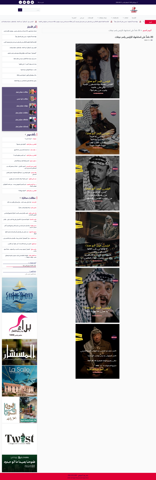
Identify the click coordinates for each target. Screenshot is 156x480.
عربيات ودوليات (103, 17)
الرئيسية (134, 17)
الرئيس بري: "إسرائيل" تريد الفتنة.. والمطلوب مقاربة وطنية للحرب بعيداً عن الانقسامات (32, 21)
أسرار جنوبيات (32, 263)
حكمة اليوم (33, 271)
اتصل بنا (74, 17)
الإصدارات (90, 17)
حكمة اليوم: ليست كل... (30, 274)
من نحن (82, 17)
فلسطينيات (115, 17)
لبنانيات (126, 17)
